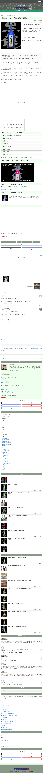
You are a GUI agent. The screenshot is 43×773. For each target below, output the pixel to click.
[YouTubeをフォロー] (32, 249)
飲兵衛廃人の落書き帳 (5, 705)
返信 (40, 305)
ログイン (2, 735)
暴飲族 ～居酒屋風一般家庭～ (6, 723)
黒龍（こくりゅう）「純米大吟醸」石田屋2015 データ (12, 122)
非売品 (3, 447)
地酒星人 (2, 707)
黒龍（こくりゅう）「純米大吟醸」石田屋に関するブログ (13, 127)
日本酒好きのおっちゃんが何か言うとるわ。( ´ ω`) (10, 715)
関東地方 (4, 418)
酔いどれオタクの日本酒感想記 (7, 703)
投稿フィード (3, 737)
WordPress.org (4, 742)
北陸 (3, 423)
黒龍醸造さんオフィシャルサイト (7, 189)
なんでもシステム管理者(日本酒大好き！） (9, 713)
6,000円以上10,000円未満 (6, 439)
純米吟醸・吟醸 (5, 452)
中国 (3, 429)
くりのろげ (3, 295)
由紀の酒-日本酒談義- (5, 382)
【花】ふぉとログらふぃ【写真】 (7, 392)
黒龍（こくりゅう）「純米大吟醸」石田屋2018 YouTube (12, 124)
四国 (3, 432)
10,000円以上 (4, 438)
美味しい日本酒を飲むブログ (6, 729)
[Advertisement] (21, 93)
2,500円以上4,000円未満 (6, 442)
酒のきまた (9, 154)
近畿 (3, 427)
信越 (3, 420)
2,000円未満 (4, 445)
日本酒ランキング (5, 464)
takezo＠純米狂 (4, 717)
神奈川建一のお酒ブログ (5, 709)
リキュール (4, 458)
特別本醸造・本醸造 (5, 455)
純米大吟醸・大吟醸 (5, 450)
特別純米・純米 (5, 453)
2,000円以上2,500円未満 (6, 444)
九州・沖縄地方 (5, 434)
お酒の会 (3, 468)
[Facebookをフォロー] (32, 246)
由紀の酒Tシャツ (4, 389)
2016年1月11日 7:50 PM (4, 296)
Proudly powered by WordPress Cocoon (8, 746)
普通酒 (3, 456)
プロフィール (3, 378)
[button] (41, 358)
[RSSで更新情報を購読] (32, 252)
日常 (2, 471)
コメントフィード (4, 740)
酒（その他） (4, 459)
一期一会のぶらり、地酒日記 (6, 711)
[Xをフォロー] (11, 246)
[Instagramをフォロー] (11, 249)
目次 (11, 120)
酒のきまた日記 (4, 700)
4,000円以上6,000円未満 (6, 441)
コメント (3, 323)
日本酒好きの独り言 (4, 727)
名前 (2, 335)
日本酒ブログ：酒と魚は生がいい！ (7, 721)
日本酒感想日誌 (4, 719)
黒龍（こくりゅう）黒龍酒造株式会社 (20, 186)
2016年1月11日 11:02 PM (6, 309)
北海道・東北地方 (5, 416)
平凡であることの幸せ (5, 725)
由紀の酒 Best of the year (6, 463)
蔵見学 (3, 469)
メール (2, 339)
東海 (3, 425)
